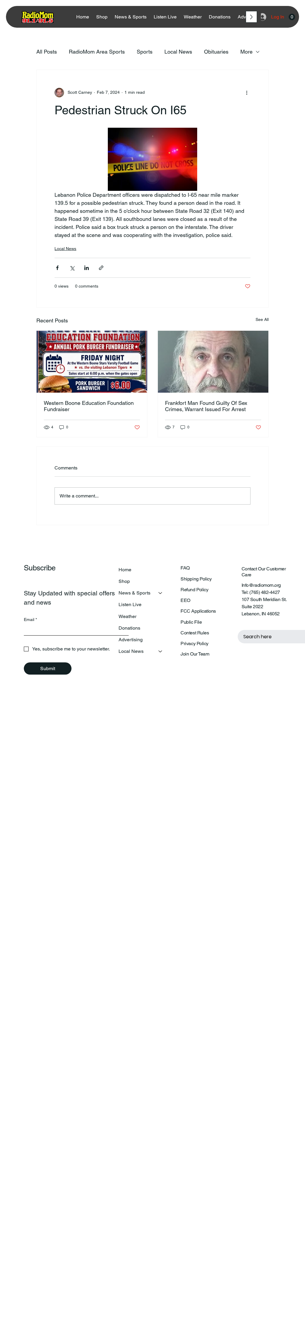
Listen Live (130, 604)
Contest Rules (194, 633)
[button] (292, 17)
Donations (129, 628)
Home (125, 569)
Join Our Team (194, 654)
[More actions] (246, 92)
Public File (191, 622)
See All (262, 319)
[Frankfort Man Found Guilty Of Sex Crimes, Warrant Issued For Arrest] (213, 362)
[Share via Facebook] (57, 268)
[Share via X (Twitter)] (72, 268)
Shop (124, 581)
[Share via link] (101, 268)
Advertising (131, 639)
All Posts (46, 52)
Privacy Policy (194, 643)
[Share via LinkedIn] (86, 268)
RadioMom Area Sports (97, 52)
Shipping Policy (195, 579)
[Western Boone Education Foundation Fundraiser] (92, 362)
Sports (144, 52)
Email (30, 619)
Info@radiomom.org (261, 585)
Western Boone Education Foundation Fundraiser (89, 406)
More (246, 52)
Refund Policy (194, 589)
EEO (185, 600)
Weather (127, 616)
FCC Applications (198, 611)
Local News (178, 52)
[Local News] (160, 651)
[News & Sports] (160, 593)
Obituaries (216, 52)
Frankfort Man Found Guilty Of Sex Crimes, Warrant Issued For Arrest (206, 406)
